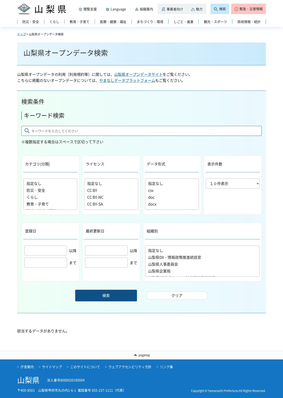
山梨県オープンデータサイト (138, 74)
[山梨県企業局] (202, 271)
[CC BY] (111, 190)
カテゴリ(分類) (37, 164)
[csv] (172, 190)
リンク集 (166, 366)
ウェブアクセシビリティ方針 (129, 366)
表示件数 (214, 164)
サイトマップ (52, 366)
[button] (88, 9)
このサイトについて (85, 366)
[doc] (172, 197)
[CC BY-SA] (111, 204)
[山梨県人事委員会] (202, 264)
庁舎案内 (27, 366)
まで (72, 262)
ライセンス (95, 164)
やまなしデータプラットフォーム (127, 80)
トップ (21, 34)
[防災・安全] (50, 190)
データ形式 (156, 164)
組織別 (152, 231)
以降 (72, 250)
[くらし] (50, 197)
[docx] (172, 204)
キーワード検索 (44, 115)
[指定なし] (50, 183)
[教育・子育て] (50, 204)
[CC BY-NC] (111, 197)
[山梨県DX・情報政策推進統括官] (202, 257)
